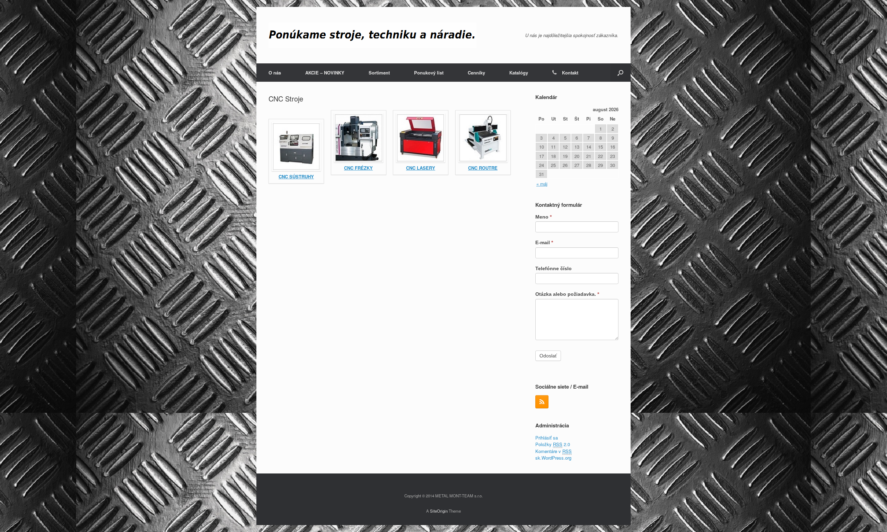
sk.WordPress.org (553, 457)
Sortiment (379, 72)
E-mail (544, 242)
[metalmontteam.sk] (372, 35)
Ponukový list (429, 72)
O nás (275, 72)
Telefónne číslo (553, 268)
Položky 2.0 (552, 444)
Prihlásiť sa (546, 437)
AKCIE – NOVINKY (324, 72)
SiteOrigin (439, 511)
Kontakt (570, 72)
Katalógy (518, 72)
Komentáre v (553, 451)
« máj (541, 183)
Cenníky (476, 72)
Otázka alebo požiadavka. (567, 294)
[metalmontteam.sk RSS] (541, 401)
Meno (543, 217)
